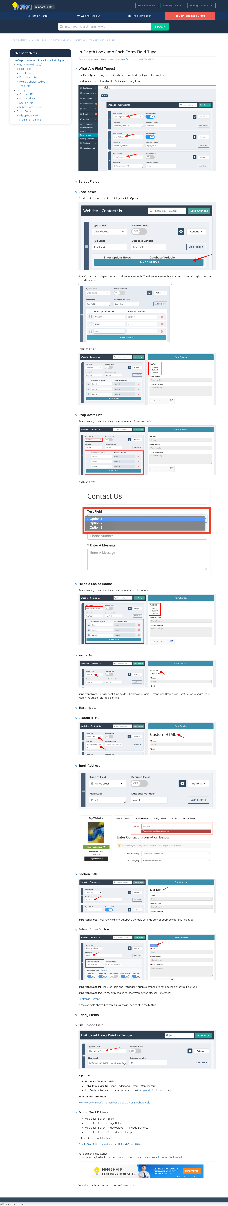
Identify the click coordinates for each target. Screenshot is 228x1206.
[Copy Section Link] (76, 68)
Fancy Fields (24, 111)
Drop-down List (28, 77)
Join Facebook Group (191, 15)
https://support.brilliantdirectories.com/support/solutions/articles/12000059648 (120, 59)
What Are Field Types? (29, 64)
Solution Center (39, 15)
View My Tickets (172, 5)
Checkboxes (26, 73)
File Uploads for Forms (150, 1090)
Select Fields (24, 68)
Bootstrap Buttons (89, 998)
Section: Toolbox (40, 39)
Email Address (27, 98)
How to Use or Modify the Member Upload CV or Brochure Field (114, 1102)
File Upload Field (28, 115)
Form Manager (61, 39)
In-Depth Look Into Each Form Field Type (94, 39)
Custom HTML (27, 94)
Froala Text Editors (30, 119)
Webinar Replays (90, 15)
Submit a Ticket (147, 5)
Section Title (26, 102)
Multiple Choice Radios (32, 81)
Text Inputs (23, 90)
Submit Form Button (30, 107)
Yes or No (24, 85)
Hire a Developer (141, 15)
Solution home (20, 39)
